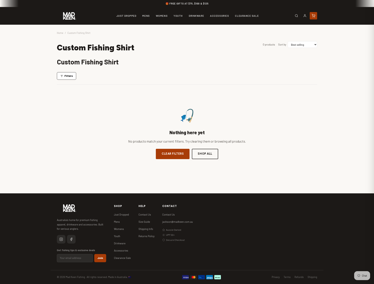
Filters (68, 75)
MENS (146, 15)
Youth (117, 236)
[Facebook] (71, 239)
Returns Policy (146, 236)
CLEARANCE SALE (247, 15)
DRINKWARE (196, 15)
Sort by (282, 44)
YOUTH (178, 15)
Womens (119, 229)
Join (100, 257)
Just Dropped (121, 214)
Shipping (312, 277)
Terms (287, 277)
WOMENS (162, 15)
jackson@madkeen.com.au (177, 221)
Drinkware (119, 243)
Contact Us (144, 214)
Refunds (299, 277)
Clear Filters (173, 153)
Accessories (121, 250)
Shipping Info (145, 229)
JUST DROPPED (126, 15)
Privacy (276, 277)
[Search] (296, 15)
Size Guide (144, 221)
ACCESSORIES (219, 15)
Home (60, 32)
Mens (117, 221)
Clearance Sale (122, 257)
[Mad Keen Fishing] (69, 16)
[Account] (305, 15)
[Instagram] (61, 239)
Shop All (205, 153)
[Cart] (313, 15)
